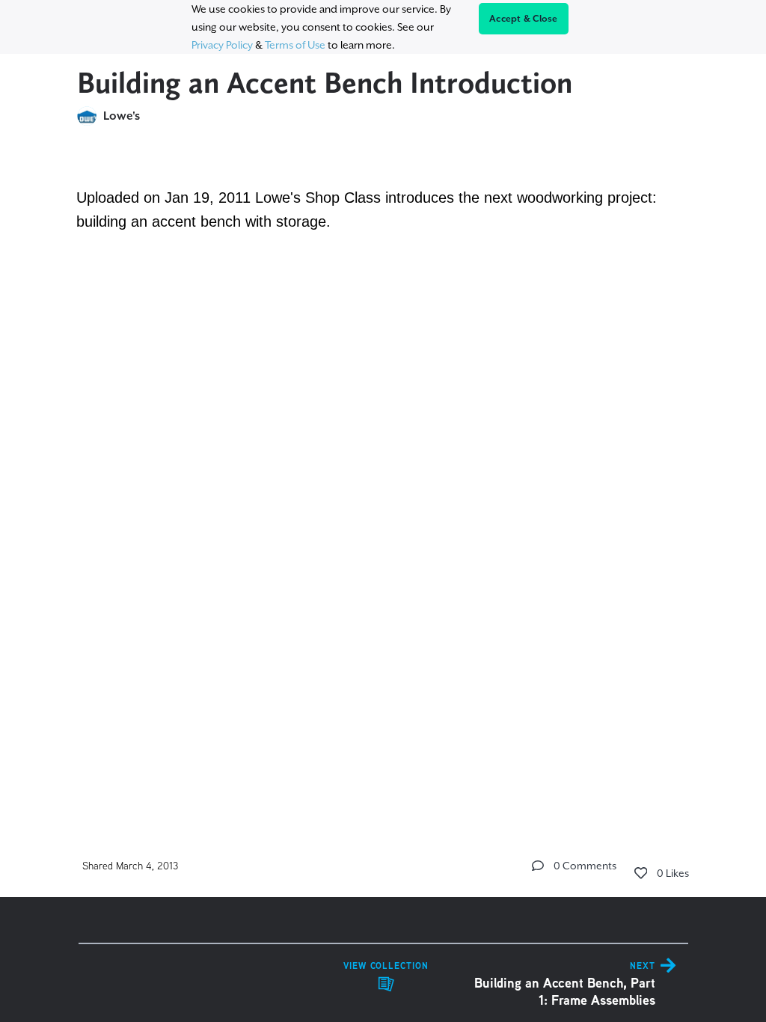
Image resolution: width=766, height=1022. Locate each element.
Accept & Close (523, 18)
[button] (538, 866)
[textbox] (383, 388)
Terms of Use (295, 45)
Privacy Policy (222, 45)
